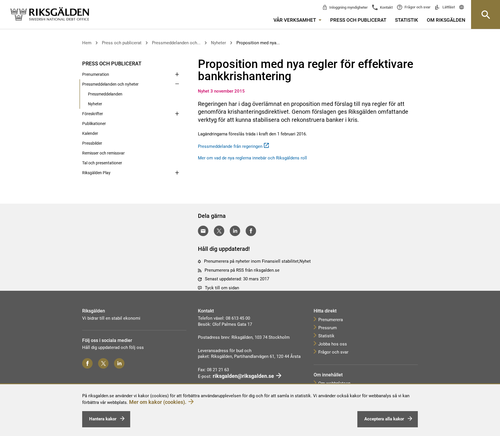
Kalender (90, 133)
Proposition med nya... (258, 42)
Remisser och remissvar (103, 153)
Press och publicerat (358, 20)
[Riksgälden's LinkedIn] (119, 363)
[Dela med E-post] (203, 231)
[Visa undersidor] (177, 63)
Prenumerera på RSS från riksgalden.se (242, 270)
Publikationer (94, 123)
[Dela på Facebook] (251, 231)
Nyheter (218, 42)
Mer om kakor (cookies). (157, 402)
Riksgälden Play (96, 172)
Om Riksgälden (446, 20)
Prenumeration (95, 74)
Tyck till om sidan (222, 287)
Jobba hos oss (332, 344)
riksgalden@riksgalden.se (243, 376)
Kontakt (386, 7)
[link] (49, 14)
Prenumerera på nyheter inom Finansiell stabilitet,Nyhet (257, 261)
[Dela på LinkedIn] (235, 231)
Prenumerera (330, 319)
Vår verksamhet (295, 20)
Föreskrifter (92, 113)
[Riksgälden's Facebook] (87, 363)
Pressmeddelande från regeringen (230, 146)
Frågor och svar (417, 7)
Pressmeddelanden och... (176, 42)
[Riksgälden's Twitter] (103, 363)
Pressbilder (92, 143)
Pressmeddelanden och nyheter (110, 84)
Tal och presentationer (102, 163)
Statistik (406, 20)
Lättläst (448, 7)
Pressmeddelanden (105, 94)
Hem (86, 42)
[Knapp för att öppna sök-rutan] (485, 14)
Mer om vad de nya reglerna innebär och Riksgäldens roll (252, 158)
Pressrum (327, 327)
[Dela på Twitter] (219, 231)
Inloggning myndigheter (348, 7)
